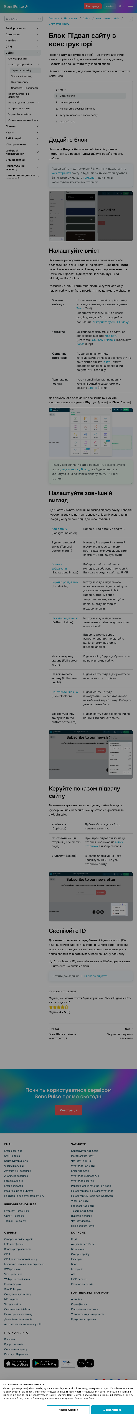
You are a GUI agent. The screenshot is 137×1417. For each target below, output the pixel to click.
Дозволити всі (112, 1409)
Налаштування (68, 1409)
